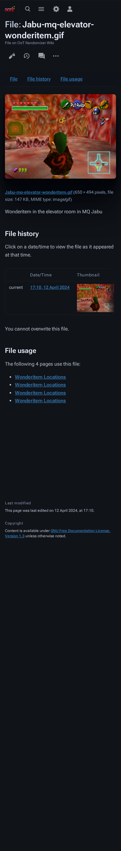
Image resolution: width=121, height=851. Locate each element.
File (13, 79)
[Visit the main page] (10, 9)
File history (39, 79)
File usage (71, 79)
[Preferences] (56, 9)
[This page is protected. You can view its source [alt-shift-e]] (12, 56)
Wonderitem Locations (40, 377)
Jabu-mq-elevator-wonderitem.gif (38, 192)
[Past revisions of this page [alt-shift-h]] (27, 56)
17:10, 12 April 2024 (49, 287)
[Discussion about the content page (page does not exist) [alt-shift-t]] (41, 56)
